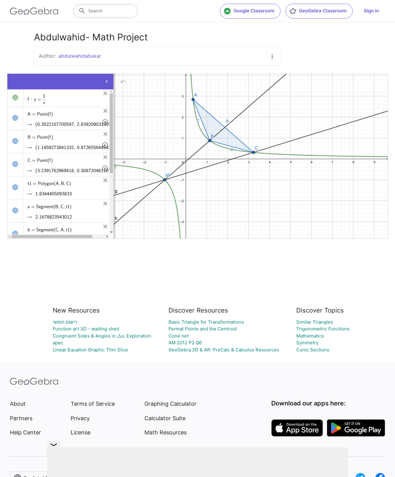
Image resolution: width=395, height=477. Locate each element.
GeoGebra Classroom (323, 11)
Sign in (371, 11)
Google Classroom (254, 11)
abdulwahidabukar (79, 56)
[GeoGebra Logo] (34, 11)
